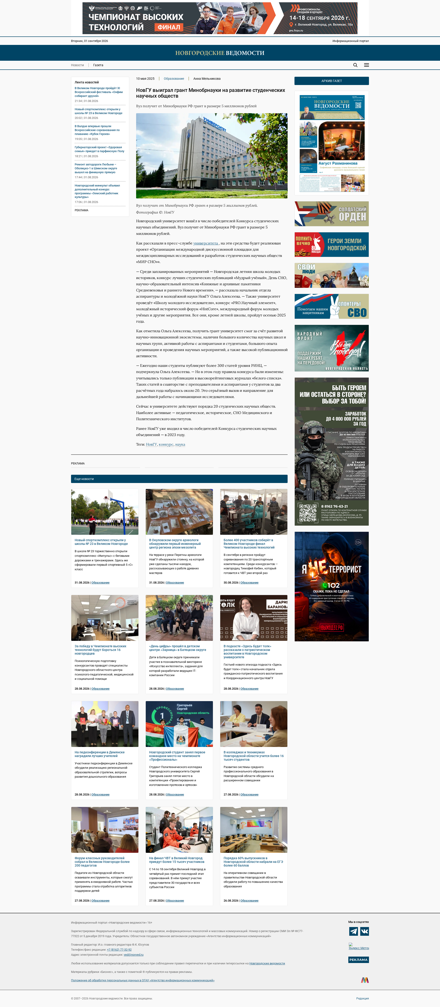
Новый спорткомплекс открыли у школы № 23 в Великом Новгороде (98, 111)
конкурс (166, 444)
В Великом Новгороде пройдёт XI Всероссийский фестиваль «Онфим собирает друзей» (99, 92)
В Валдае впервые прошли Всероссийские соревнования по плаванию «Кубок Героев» (97, 130)
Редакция (362, 998)
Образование (174, 78)
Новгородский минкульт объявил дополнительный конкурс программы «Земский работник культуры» (97, 191)
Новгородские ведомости (267, 963)
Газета (98, 65)
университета (206, 243)
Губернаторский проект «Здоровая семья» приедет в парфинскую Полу (99, 149)
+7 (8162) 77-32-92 (119, 949)
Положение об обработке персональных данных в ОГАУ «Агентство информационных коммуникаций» (142, 980)
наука (180, 444)
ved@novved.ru (133, 954)
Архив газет (332, 81)
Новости (77, 65)
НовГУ (151, 444)
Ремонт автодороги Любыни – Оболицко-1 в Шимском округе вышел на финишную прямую (96, 168)
